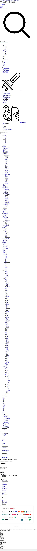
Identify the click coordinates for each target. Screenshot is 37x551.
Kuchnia (6, 163)
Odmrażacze (4, 209)
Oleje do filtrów (5, 100)
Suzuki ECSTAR (7, 349)
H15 (3, 401)
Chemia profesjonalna (7, 174)
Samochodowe (5, 50)
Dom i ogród (4, 242)
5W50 (6, 363)
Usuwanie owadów (7, 237)
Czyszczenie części (7, 194)
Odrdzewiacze (6, 183)
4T (5, 374)
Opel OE (7, 274)
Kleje (4, 184)
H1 (3, 409)
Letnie (6, 419)
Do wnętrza (4, 127)
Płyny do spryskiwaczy (6, 70)
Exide (5, 52)
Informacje (1, 437)
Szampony (6, 236)
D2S (3, 399)
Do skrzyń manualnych (6, 123)
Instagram (15, 0)
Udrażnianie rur (7, 171)
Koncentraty (7, 418)
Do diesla (6, 206)
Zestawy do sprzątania (6, 172)
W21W (4, 406)
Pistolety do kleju (5, 248)
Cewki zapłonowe (7, 224)
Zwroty (2, 503)
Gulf (6, 295)
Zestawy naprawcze (7, 203)
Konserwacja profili (7, 190)
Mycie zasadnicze (7, 234)
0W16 (6, 292)
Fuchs (5, 265)
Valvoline (6, 261)
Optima (5, 54)
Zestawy (4, 65)
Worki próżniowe (5, 246)
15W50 (8, 384)
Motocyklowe (5, 46)
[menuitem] (17, 50)
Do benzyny (6, 205)
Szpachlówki (4, 102)
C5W (3, 398)
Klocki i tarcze (6, 218)
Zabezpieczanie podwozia (7, 202)
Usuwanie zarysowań (6, 233)
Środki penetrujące (7, 201)
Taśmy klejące (5, 153)
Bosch (5, 51)
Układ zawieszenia (6, 225)
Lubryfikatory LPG (5, 99)
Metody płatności (4, 447)
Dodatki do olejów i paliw (6, 97)
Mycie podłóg (6, 164)
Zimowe (6, 420)
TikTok (17, 0)
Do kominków (6, 156)
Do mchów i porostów (6, 161)
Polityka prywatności (4, 454)
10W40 (6, 279)
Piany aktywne (6, 235)
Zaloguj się (3, 4)
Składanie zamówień (4, 494)
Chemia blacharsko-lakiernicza (7, 95)
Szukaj (3, 500)
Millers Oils (6, 258)
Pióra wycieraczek (5, 214)
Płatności (3, 493)
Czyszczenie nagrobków (6, 159)
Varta (5, 48)
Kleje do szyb (5, 98)
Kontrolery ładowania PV (6, 247)
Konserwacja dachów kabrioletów (7, 129)
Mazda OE (7, 296)
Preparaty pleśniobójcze (6, 169)
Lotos (6, 273)
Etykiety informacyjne (6, 147)
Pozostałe (4, 139)
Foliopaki (4, 149)
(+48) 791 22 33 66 (2, 0)
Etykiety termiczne (5, 148)
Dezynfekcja (6, 160)
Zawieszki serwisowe (6, 427)
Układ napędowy (6, 221)
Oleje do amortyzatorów (6, 415)
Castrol (5, 263)
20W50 (6, 277)
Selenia (7, 319)
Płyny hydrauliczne (5, 71)
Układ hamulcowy (6, 217)
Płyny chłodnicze (5, 69)
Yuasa (5, 49)
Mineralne (5, 270)
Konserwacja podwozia (6, 197)
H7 (3, 411)
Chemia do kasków (5, 192)
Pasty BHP (4, 210)
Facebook (12, 0)
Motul (5, 260)
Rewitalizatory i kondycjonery (7, 200)
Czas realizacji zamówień (5, 450)
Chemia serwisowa (5, 96)
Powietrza (4, 251)
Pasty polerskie (7, 232)
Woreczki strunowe (5, 154)
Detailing (3, 227)
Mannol (6, 257)
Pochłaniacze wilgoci (6, 426)
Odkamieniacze (7, 182)
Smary (4, 211)
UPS (3, 56)
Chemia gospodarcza (6, 155)
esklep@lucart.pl (8, 0)
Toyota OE (7, 300)
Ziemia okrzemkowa (5, 186)
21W (3, 397)
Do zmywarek (6, 179)
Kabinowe (4, 249)
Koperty (4, 150)
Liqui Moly (7, 303)
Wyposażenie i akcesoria (5, 481)
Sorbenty (4, 185)
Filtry (2, 485)
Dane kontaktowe (4, 453)
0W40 (6, 309)
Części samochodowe (5, 213)
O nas (2, 440)
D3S (3, 400)
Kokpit (5, 229)
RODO (2, 444)
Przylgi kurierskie (5, 151)
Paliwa (4, 64)
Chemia (3, 489)
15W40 (6, 271)
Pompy (5, 219)
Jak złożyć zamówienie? (5, 446)
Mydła (5, 165)
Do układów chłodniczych (6, 195)
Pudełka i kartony (5, 152)
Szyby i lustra (6, 170)
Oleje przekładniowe (4, 484)
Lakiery (6, 191)
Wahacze (6, 226)
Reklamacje (3, 443)
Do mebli (6, 162)
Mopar (5, 259)
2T (5, 368)
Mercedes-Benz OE (7, 342)
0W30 (6, 301)
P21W (4, 404)
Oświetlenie (3, 483)
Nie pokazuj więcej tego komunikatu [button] (5, 530)
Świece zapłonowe (5, 216)
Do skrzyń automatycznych (5, 254)
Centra (5, 141)
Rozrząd (6, 222)
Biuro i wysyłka (4, 146)
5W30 (6, 288)
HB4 (3, 403)
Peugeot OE (7, 346)
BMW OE (7, 324)
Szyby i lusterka (5, 130)
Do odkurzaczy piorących (6, 178)
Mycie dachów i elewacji (7, 181)
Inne (4, 395)
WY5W (4, 407)
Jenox (5, 53)
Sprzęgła (6, 223)
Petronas (6, 268)
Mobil (6, 290)
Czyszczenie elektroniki (6, 158)
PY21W (4, 405)
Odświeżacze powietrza (6, 167)
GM (6, 281)
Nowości (3, 429)
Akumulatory (4, 135)
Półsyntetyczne (6, 278)
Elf (6, 272)
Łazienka (6, 173)
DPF (5, 196)
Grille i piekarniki (7, 180)
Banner (6, 47)
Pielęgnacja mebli (7, 168)
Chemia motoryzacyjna (5, 187)
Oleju (4, 63)
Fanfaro (6, 256)
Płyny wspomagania (5, 72)
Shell (6, 307)
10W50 (6, 322)
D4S (3, 408)
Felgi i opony (5, 230)
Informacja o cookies (4, 457)
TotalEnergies (8, 286)
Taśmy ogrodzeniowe (6, 245)
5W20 (6, 332)
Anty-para (4, 94)
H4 (3, 410)
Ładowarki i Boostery (4, 428)
